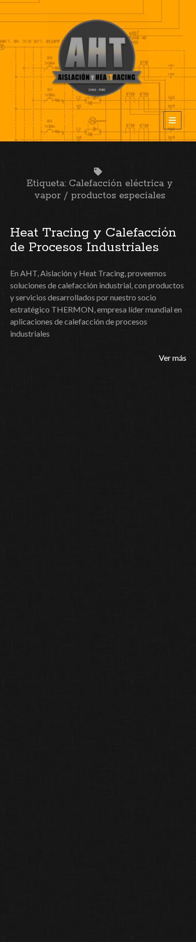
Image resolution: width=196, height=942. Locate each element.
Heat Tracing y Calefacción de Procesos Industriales (93, 240)
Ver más (172, 357)
